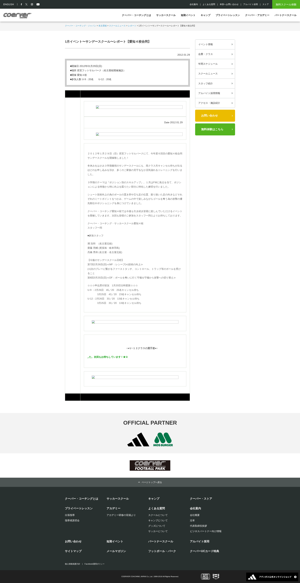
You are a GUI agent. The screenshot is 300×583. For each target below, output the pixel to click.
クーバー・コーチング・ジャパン (80, 26)
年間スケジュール (208, 63)
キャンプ (205, 15)
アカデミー (113, 508)
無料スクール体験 (286, 4)
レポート (132, 26)
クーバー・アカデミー (257, 15)
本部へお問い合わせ (229, 4)
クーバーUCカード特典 (204, 551)
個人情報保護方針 (72, 564)
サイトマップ (73, 551)
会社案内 (194, 4)
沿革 (192, 520)
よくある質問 (209, 4)
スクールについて (158, 515)
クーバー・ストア (201, 498)
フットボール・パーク (162, 551)
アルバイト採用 (250, 4)
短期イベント (188, 15)
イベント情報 (205, 44)
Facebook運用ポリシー (95, 564)
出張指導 (70, 515)
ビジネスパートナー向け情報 (206, 531)
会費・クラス (205, 54)
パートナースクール (286, 15)
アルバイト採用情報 (209, 93)
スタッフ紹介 (205, 83)
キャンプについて (158, 520)
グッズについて (156, 525)
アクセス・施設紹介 (209, 103)
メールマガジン (116, 551)
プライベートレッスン (228, 15)
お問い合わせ (209, 115)
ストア (265, 4)
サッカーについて (158, 531)
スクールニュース (117, 26)
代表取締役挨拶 (198, 525)
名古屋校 (102, 26)
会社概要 (195, 515)
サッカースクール (166, 15)
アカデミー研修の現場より (121, 515)
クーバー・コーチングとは (136, 15)
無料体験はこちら (212, 129)
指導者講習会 (72, 520)
